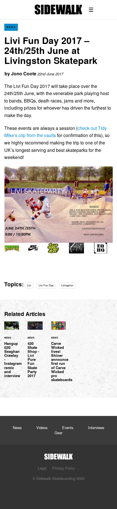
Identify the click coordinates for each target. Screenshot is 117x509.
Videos (41, 427)
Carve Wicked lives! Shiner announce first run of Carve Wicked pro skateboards (58, 355)
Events (67, 427)
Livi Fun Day (46, 285)
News (11, 27)
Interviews (96, 427)
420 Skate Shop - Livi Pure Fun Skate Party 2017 (35, 353)
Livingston (67, 285)
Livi (29, 285)
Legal (42, 468)
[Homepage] (58, 454)
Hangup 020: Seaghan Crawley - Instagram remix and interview (11, 353)
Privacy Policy (63, 468)
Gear (58, 432)
